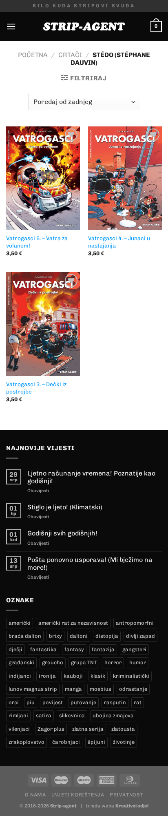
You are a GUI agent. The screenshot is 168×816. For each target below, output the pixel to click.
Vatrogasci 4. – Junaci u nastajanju (119, 242)
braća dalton (25, 636)
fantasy (74, 649)
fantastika (43, 649)
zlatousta (123, 729)
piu (31, 702)
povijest (52, 702)
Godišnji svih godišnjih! (62, 533)
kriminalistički (131, 676)
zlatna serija (88, 729)
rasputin (115, 702)
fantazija (103, 649)
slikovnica (72, 715)
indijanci (20, 676)
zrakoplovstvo (26, 742)
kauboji (73, 676)
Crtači (70, 55)
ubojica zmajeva (113, 715)
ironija (47, 676)
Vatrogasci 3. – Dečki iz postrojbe (36, 388)
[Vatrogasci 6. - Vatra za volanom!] (43, 178)
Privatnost (126, 795)
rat (137, 702)
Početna (33, 55)
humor (137, 662)
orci (14, 702)
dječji (15, 649)
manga (73, 689)
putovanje (83, 702)
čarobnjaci (66, 742)
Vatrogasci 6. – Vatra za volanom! (37, 242)
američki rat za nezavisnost (73, 623)
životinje (124, 742)
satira (43, 715)
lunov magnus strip (33, 689)
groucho (52, 662)
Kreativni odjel (131, 806)
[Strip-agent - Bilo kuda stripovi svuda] (84, 26)
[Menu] (11, 26)
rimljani (18, 715)
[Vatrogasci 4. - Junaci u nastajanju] (125, 178)
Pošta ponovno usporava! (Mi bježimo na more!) (90, 563)
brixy (55, 636)
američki (20, 623)
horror (113, 662)
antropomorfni (135, 623)
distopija (106, 636)
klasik (98, 676)
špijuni (96, 742)
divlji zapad (140, 636)
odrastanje (133, 689)
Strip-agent (63, 806)
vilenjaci (19, 729)
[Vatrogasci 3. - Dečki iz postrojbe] (43, 324)
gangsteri (134, 649)
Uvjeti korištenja (77, 795)
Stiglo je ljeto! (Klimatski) (64, 507)
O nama (35, 795)
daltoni (79, 636)
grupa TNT (84, 662)
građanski (21, 662)
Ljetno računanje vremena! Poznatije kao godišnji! (91, 477)
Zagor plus (51, 729)
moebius (100, 689)
